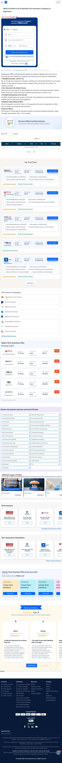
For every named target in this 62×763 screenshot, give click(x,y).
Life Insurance (8, 70)
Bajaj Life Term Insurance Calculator (45, 550)
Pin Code (53, 143)
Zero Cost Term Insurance (38, 453)
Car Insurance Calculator (22, 704)
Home (2, 70)
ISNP (47, 693)
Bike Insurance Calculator (23, 706)
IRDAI (2, 733)
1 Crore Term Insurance (7, 414)
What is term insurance (53, 561)
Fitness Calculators (23, 686)
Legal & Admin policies (52, 691)
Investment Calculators (24, 684)
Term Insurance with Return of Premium (41, 425)
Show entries (9, 134)
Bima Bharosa (8, 733)
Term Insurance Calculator (38, 421)
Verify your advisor (51, 698)
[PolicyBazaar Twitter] (28, 726)
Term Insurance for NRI (37, 418)
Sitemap (48, 686)
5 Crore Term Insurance (7, 436)
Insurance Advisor (6, 457)
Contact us (49, 695)
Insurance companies (36, 689)
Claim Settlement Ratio (37, 446)
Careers (48, 689)
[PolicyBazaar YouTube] (36, 726)
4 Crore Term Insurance (44, 586)
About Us (48, 684)
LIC (33, 464)
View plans (10, 593)
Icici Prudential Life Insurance (27, 76)
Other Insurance (7, 695)
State (31, 143)
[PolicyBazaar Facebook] (24, 726)
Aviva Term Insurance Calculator (27, 550)
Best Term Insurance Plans (53, 529)
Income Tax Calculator (22, 689)
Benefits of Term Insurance (38, 439)
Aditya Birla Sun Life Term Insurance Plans (9, 518)
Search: (36, 138)
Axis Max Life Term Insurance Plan (45, 518)
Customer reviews (35, 686)
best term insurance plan (46, 476)
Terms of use (20, 61)
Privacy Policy (13, 61)
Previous (28, 151)
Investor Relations (50, 700)
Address (19, 143)
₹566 (56, 392)
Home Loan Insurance (37, 457)
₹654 (56, 351)
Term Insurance (5, 421)
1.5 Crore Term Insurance (8, 453)
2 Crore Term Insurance (37, 436)
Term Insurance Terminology (8, 443)
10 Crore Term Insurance (8, 450)
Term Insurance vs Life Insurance (39, 429)
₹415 (56, 381)
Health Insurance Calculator (23, 700)
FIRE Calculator (35, 460)
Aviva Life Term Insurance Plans (27, 518)
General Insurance (8, 684)
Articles (33, 684)
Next (34, 151)
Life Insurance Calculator (38, 432)
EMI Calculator (5, 464)
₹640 (56, 361)
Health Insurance (7, 693)
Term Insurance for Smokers (38, 450)
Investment (6, 691)
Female (15, 29)
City (42, 143)
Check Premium (52, 171)
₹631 (56, 371)
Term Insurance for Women (8, 418)
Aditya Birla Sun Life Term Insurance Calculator (9, 550)
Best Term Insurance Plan (38, 414)
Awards (33, 691)
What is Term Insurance (7, 432)
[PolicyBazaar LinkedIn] (32, 726)
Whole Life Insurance (7, 429)
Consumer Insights (36, 693)
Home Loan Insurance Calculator (9, 460)
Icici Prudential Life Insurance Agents (20, 70)
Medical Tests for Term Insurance (39, 443)
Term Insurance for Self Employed (10, 446)
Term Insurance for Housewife (9, 439)
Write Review (31, 665)
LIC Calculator (5, 467)
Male (7, 29)
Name (6, 143)
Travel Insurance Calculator (23, 702)
